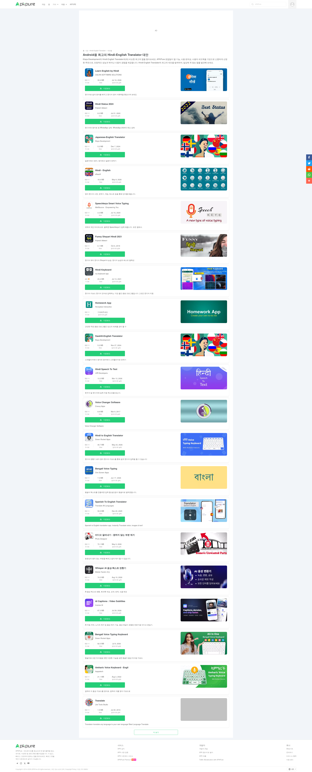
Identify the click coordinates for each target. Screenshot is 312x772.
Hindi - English (103, 170)
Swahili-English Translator (109, 336)
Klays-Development (102, 141)
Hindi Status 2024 (104, 104)
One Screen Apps (102, 472)
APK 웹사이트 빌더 (206, 752)
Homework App (103, 302)
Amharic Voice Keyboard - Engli (111, 667)
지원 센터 (289, 759)
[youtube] (28, 763)
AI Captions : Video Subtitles (110, 601)
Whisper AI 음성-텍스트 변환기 (110, 568)
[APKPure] (25, 4)
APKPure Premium (124, 759)
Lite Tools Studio (101, 704)
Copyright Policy (70, 769)
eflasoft (98, 174)
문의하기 (289, 752)
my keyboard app (102, 273)
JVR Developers (101, 373)
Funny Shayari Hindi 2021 (108, 236)
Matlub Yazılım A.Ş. (102, 572)
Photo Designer (101, 539)
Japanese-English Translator (110, 137)
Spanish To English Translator (111, 501)
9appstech (99, 671)
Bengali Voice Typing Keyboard (111, 634)
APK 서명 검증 (123, 752)
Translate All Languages (104, 505)
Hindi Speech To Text (106, 369)
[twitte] (24, 763)
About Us (289, 749)
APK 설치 (121, 749)
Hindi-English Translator (98, 50)
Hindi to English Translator (109, 435)
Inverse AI (99, 605)
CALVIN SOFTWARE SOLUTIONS (108, 74)
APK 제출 (202, 756)
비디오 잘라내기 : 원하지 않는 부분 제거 (115, 534)
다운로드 (106, 88)
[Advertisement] (156, 30)
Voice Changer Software (107, 402)
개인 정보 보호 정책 (57, 769)
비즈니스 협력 (291, 756)
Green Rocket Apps (102, 439)
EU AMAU (84, 769)
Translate (100, 700)
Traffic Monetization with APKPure (211, 759)
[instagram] (20, 763)
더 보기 (156, 732)
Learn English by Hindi (107, 70)
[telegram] (17, 763)
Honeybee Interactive (103, 307)
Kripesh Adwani (101, 108)
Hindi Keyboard (103, 269)
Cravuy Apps (100, 406)
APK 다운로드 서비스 (125, 756)
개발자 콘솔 (203, 749)
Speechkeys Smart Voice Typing (112, 203)
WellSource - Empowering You (107, 207)
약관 (78, 769)
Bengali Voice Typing (106, 468)
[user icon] (292, 4)
